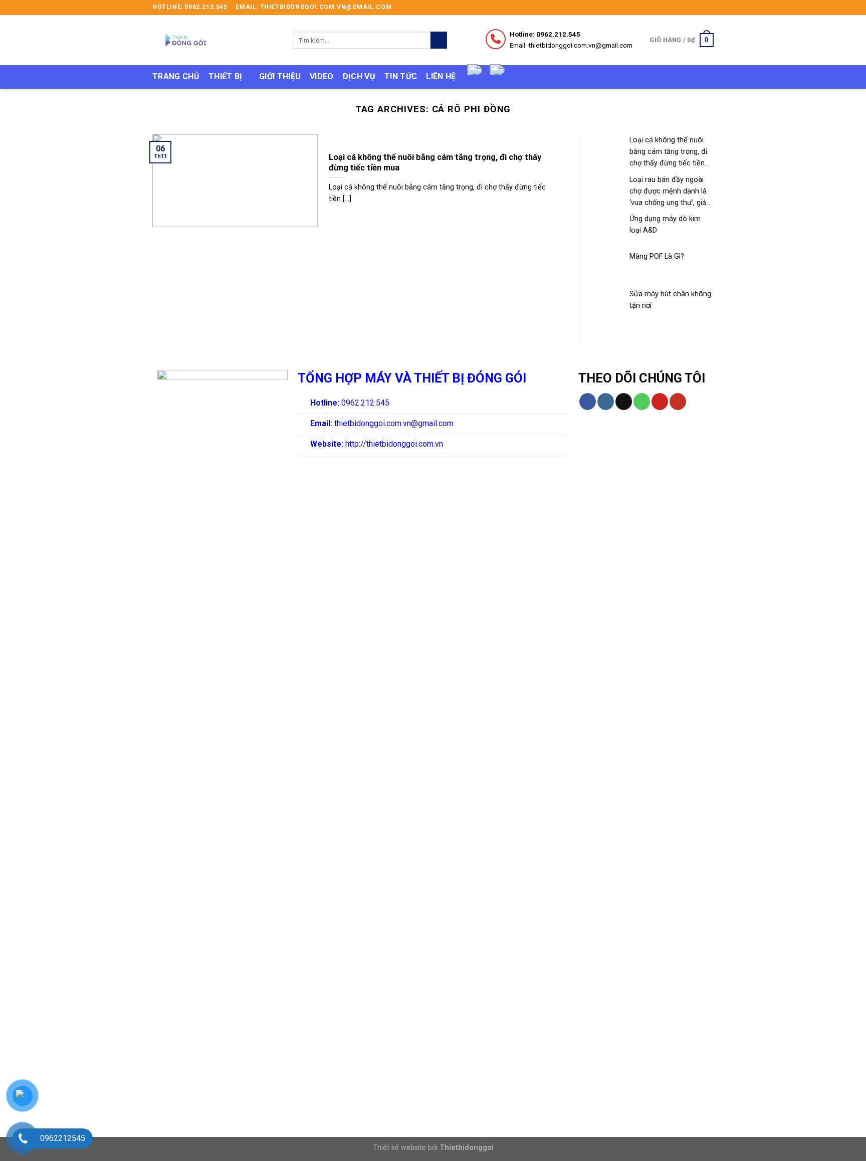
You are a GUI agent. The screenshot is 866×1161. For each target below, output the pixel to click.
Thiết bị (225, 76)
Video (322, 76)
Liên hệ (441, 76)
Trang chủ (175, 76)
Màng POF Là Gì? (656, 256)
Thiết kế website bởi (433, 1147)
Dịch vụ (359, 76)
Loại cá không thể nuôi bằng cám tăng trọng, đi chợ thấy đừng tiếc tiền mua (668, 152)
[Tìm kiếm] (438, 40)
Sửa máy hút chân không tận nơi (670, 300)
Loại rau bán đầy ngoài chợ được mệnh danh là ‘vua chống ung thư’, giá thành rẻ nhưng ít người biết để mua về (668, 192)
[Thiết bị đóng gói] (215, 40)
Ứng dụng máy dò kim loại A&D (665, 225)
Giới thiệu (280, 76)
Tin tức (400, 76)
